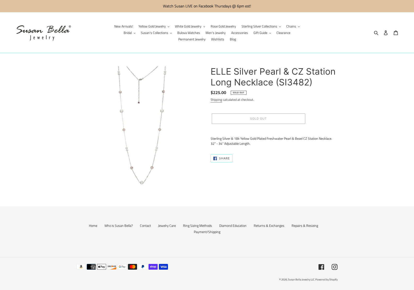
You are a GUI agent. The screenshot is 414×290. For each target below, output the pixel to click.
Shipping (216, 99)
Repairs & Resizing (305, 225)
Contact (145, 225)
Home (93, 225)
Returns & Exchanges (269, 225)
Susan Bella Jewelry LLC (301, 279)
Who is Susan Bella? (118, 225)
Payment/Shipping (207, 231)
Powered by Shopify (326, 279)
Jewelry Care (167, 225)
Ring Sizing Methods (197, 225)
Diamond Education (233, 225)
